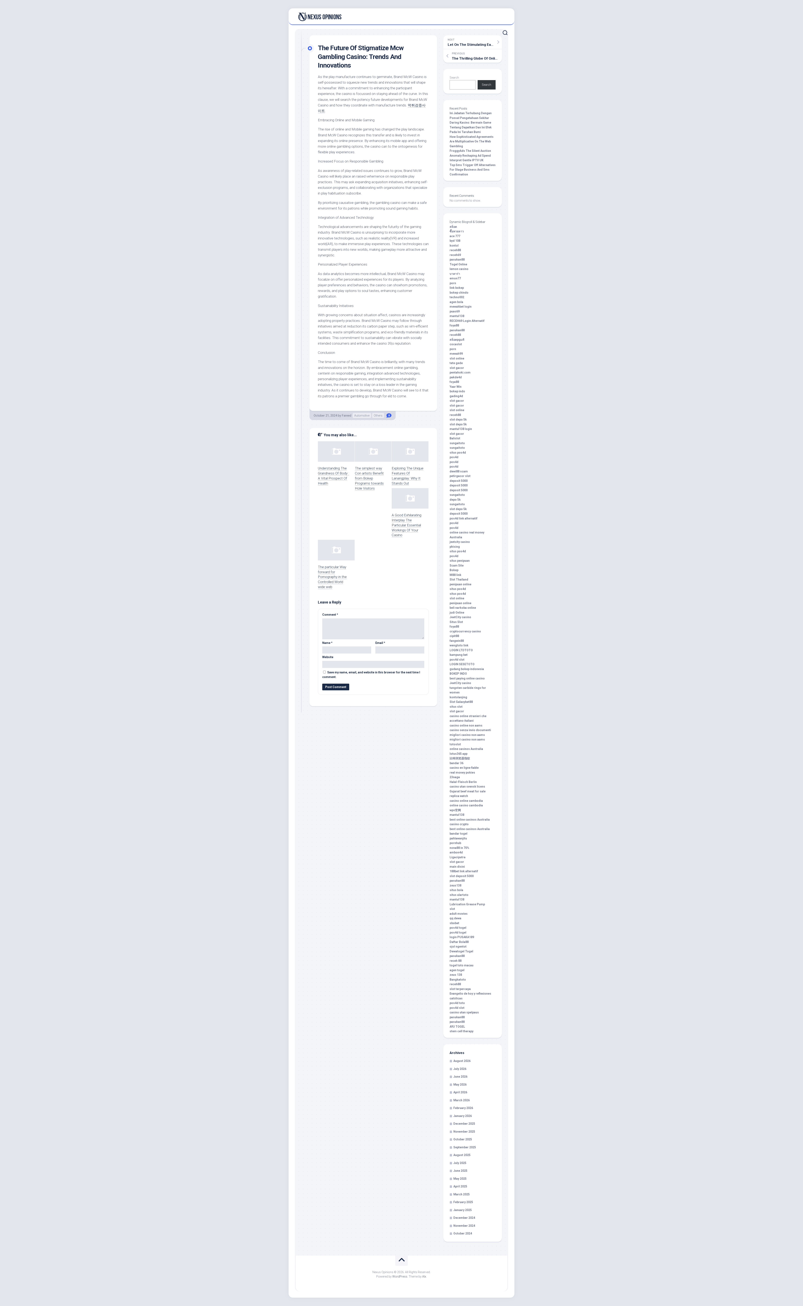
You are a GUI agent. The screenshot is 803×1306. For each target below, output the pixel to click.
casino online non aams (466, 725)
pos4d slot (457, 659)
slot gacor (457, 368)
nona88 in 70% (459, 847)
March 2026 (461, 1100)
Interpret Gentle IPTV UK (466, 160)
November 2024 (464, 1225)
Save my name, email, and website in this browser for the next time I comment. (371, 675)
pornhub (455, 843)
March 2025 (461, 1194)
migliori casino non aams (467, 735)
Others (378, 415)
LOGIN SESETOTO (462, 664)
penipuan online (460, 584)
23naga (455, 777)
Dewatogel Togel (461, 951)
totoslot (455, 744)
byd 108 (455, 240)
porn (453, 283)
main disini (457, 866)
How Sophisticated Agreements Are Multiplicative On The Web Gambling (472, 141)
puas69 (455, 311)
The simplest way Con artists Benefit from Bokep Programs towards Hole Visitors (369, 478)
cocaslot (456, 344)
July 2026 (459, 1069)
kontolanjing (458, 697)
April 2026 (460, 1092)
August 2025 (462, 1155)
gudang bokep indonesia (467, 669)
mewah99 (456, 353)
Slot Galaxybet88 (461, 702)
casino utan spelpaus (464, 1012)
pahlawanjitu (458, 838)
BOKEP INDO (458, 673)
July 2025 (459, 1163)
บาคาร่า (455, 273)
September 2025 (464, 1147)
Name (327, 643)
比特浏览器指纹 (460, 758)
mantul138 (457, 316)
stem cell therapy (461, 1031)
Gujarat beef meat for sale (468, 791)
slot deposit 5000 (462, 876)
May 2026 (460, 1084)
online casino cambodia (466, 805)
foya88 (454, 325)
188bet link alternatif (464, 871)
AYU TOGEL (457, 1026)
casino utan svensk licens (467, 786)
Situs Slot (456, 622)
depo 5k (455, 499)
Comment (330, 614)
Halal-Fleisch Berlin (463, 782)
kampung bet (459, 654)
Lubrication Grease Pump (467, 904)
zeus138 (455, 885)
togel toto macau (461, 965)
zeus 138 (456, 974)
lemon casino (459, 269)
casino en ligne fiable (464, 767)
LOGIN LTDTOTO (461, 650)
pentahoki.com (460, 372)
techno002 (457, 297)
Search (454, 77)
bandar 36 (456, 763)
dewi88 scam (459, 471)
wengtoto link (459, 645)
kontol (454, 245)
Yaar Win (456, 386)
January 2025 (462, 1210)
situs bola (456, 890)
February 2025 (463, 1202)
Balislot (455, 438)
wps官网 (455, 810)
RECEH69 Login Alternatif (467, 320)
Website (327, 657)
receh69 (455, 255)
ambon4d (456, 852)
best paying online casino (467, 678)
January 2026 (462, 1116)
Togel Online (458, 264)
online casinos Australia (466, 749)
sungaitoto (457, 443)
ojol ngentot (458, 946)
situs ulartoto (459, 895)
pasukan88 (457, 259)
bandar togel (458, 833)
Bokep (454, 570)
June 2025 (460, 1170)
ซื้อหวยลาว (457, 231)
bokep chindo (459, 292)
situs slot (456, 706)
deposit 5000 (459, 480)
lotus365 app (458, 753)
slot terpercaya (460, 989)
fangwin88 (457, 640)
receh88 (455, 250)
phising (455, 546)
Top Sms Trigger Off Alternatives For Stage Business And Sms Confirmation (473, 169)
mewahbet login (461, 306)
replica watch (459, 796)
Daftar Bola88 (459, 942)
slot (452, 909)
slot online (457, 358)
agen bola (456, 302)
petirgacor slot (460, 476)
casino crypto (459, 824)
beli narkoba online (463, 607)
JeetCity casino (460, 617)
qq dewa (455, 918)
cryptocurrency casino (465, 631)
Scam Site (457, 565)
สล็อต (453, 226)
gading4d (456, 396)
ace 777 (455, 236)
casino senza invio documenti (470, 730)
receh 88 (456, 960)
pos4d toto (457, 1003)
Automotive (362, 415)
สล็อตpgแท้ (457, 339)
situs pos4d (458, 452)
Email (380, 643)
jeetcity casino (460, 542)
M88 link (455, 575)
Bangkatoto (458, 979)
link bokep (457, 287)
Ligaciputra (457, 857)
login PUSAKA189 (462, 937)
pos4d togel (458, 927)
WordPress (399, 1276)
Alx (424, 1276)
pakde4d (456, 377)
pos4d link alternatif (463, 518)
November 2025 (464, 1131)
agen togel (457, 970)
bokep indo (457, 391)
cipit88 (454, 636)
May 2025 (460, 1178)
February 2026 (463, 1108)
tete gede (456, 363)
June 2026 (460, 1076)
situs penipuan (460, 560)
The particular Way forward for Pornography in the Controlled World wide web (332, 577)
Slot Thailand (459, 579)
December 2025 (464, 1123)
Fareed (346, 415)
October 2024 (462, 1233)
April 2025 (460, 1186)
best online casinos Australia (470, 819)
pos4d (454, 457)
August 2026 (462, 1061)
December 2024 (464, 1217)
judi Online (457, 612)
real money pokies (462, 772)
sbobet (454, 923)
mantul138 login (461, 429)
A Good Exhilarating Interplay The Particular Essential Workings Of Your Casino (406, 525)
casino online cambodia (466, 800)
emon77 (455, 278)
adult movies (459, 913)
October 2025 (462, 1139)
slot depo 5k (458, 419)
